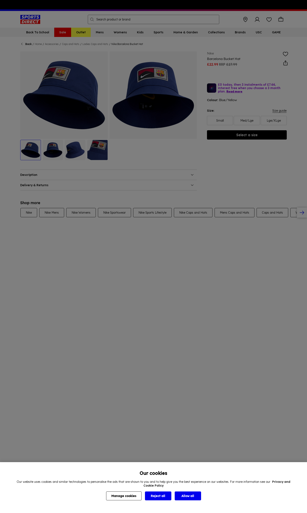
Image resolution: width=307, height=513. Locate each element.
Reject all (158, 496)
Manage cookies (123, 496)
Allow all (187, 496)
